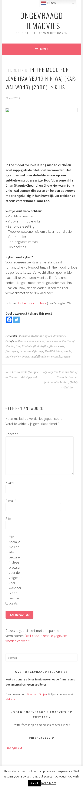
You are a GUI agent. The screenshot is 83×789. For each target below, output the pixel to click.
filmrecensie (56, 346)
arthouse (20, 341)
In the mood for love (32, 303)
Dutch (51, 3)
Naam (11, 482)
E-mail (11, 500)
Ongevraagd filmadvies (36, 356)
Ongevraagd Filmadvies (41, 20)
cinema (56, 341)
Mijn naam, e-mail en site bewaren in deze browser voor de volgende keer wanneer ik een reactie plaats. (15, 570)
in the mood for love (31, 351)
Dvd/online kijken (41, 336)
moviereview (13, 356)
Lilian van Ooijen (37, 694)
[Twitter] (16, 320)
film (18, 346)
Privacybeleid (14, 748)
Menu (44, 49)
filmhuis (27, 346)
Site (8, 518)
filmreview (12, 351)
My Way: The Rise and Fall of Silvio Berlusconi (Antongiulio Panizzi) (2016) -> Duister (60, 380)
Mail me (10, 699)
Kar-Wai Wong (54, 351)
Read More (48, 783)
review (66, 356)
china (30, 341)
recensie (56, 356)
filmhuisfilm (40, 346)
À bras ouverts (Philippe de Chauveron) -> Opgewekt (22, 375)
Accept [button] (34, 783)
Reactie (12, 434)
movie (67, 351)
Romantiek (59, 336)
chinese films (43, 341)
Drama (25, 336)
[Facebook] (9, 320)
